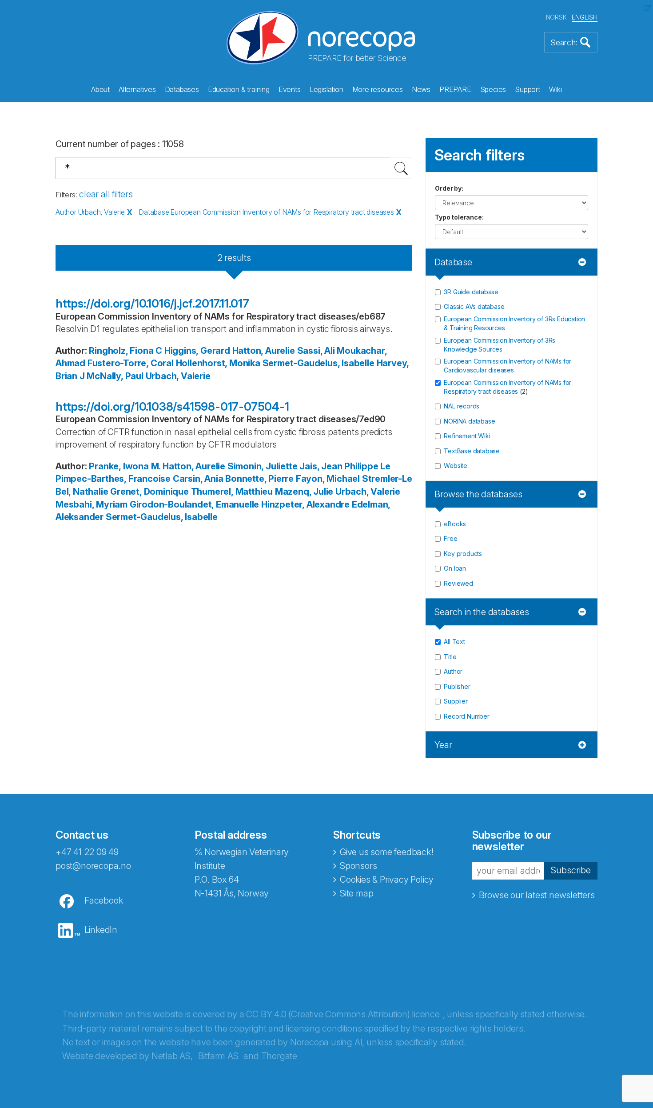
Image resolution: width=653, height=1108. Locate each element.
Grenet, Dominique (149, 491)
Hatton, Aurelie (263, 350)
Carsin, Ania (198, 478)
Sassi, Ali (316, 350)
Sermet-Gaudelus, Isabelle (318, 363)
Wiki (555, 89)
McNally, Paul (115, 376)
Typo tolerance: (459, 217)
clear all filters (106, 194)
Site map (356, 893)
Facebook (103, 900)
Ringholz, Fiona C (125, 350)
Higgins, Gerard (197, 350)
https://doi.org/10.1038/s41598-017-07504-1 (172, 406)
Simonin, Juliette (262, 466)
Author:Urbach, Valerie (90, 212)
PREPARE (455, 89)
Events (290, 89)
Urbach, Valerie (178, 376)
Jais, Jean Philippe (338, 466)
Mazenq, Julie (304, 491)
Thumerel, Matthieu (232, 491)
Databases (182, 89)
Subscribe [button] (571, 870)
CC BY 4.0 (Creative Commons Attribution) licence (342, 1014)
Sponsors (358, 865)
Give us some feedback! (387, 852)
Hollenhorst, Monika (218, 363)
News (421, 89)
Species (493, 89)
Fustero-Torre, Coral (131, 363)
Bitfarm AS (218, 1056)
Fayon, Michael (328, 478)
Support (527, 89)
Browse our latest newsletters (537, 895)
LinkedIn (100, 929)
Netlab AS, (172, 1056)
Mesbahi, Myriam (91, 504)
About (100, 89)
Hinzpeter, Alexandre (305, 504)
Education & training (239, 89)
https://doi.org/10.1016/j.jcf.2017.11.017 (152, 303)
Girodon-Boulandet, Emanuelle (194, 504)
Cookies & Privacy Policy (387, 879)
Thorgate (279, 1056)
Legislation (326, 89)
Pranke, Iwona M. (124, 466)
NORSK (556, 17)
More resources (377, 89)
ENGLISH (584, 17)
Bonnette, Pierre (259, 478)
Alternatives (137, 89)
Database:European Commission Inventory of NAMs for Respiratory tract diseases (266, 212)
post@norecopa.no (93, 865)
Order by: (449, 188)
